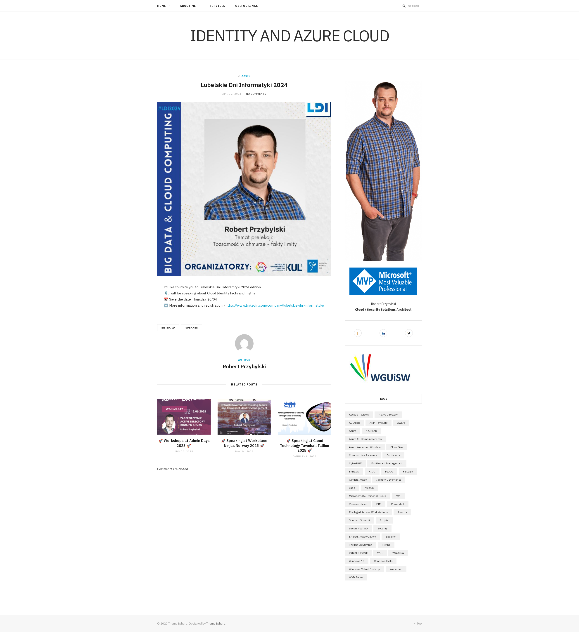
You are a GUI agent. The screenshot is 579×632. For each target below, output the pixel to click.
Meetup (369, 487)
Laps (352, 487)
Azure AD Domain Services (365, 439)
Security (382, 528)
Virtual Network (358, 552)
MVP (398, 496)
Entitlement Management (386, 463)
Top (419, 623)
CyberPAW (355, 463)
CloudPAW (396, 447)
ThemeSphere (215, 623)
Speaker (191, 327)
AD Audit (354, 422)
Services (217, 5)
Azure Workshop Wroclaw (365, 447)
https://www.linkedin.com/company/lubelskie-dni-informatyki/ (274, 305)
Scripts (384, 520)
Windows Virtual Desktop (364, 569)
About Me (188, 5)
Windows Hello (383, 561)
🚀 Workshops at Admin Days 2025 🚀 (184, 443)
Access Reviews (359, 414)
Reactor (402, 512)
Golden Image (358, 479)
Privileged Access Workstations (368, 512)
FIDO (372, 471)
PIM (378, 504)
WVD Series (356, 577)
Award (401, 422)
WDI (380, 552)
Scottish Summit (359, 520)
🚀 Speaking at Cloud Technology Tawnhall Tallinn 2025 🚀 (304, 445)
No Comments (256, 93)
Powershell (397, 504)
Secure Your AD (358, 528)
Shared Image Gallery (362, 536)
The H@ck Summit (360, 544)
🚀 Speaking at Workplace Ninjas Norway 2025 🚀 (244, 443)
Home (161, 5)
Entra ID (168, 327)
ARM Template (378, 422)
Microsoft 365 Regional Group (367, 496)
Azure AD (371, 430)
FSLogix (408, 471)
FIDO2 (389, 471)
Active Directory (388, 414)
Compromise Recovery (363, 455)
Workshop (396, 569)
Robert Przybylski (244, 366)
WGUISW (398, 552)
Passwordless (358, 504)
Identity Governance (388, 479)
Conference (393, 455)
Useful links (246, 5)
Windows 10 (356, 561)
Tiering (386, 544)
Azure (246, 76)
